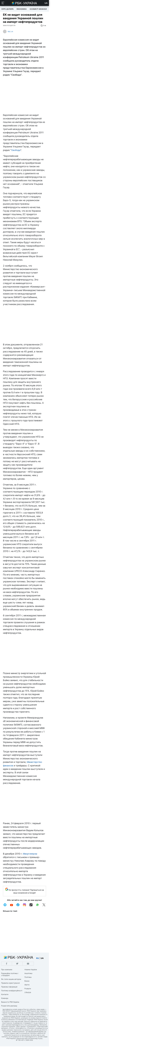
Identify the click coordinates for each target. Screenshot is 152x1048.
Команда (4, 998)
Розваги (27, 989)
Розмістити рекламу (9, 1006)
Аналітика (28, 973)
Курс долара (8, 9)
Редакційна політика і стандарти (9, 974)
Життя (26, 985)
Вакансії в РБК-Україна (10, 1002)
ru (37, 958)
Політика (27, 977)
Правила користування (10, 983)
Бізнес (27, 981)
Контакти (4, 994)
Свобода (15, 150)
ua (42, 958)
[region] (24, 95)
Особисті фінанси (38, 9)
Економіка (22, 9)
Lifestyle (27, 992)
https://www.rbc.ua (15, 1014)
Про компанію (6, 969)
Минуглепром (30, 853)
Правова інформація (9, 987)
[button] (3, 3)
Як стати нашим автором (11, 979)
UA (46, 3)
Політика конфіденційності (11, 991)
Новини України (30, 969)
